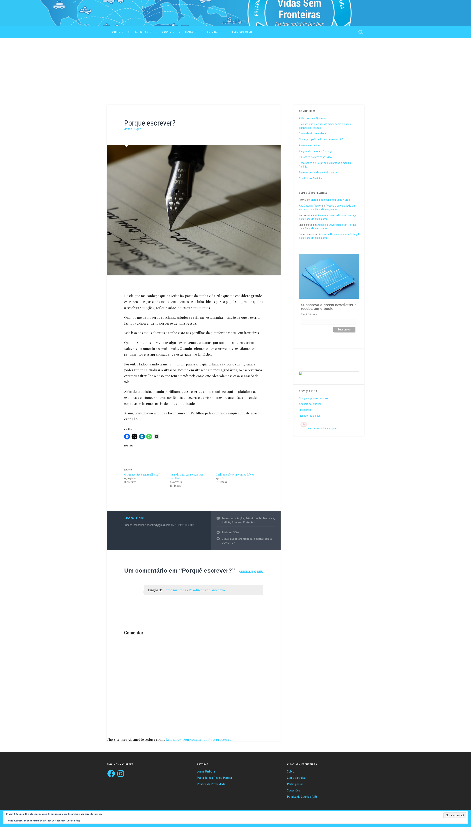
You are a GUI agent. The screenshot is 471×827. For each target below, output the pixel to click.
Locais (166, 31)
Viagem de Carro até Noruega (315, 151)
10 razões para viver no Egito (315, 157)
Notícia (226, 522)
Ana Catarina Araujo (310, 205)
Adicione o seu (251, 571)
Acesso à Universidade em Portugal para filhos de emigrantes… (327, 207)
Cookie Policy (73, 820)
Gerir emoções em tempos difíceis (235, 474)
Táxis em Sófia (230, 532)
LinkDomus (305, 409)
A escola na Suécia (309, 145)
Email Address (309, 314)
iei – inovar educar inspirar (322, 428)
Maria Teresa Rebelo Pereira (214, 778)
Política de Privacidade (211, 784)
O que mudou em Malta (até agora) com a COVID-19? (247, 540)
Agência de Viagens (310, 404)
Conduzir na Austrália (310, 178)
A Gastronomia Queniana (312, 118)
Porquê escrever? (150, 123)
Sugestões (293, 790)
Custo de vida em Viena (312, 133)
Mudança (268, 518)
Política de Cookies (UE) (302, 796)
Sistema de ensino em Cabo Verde (330, 199)
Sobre (116, 31)
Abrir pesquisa (360, 32)
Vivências (249, 522)
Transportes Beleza (310, 415)
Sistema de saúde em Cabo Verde (318, 172)
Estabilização (253, 518)
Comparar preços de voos (313, 398)
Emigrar (212, 31)
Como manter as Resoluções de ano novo (194, 590)
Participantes (295, 784)
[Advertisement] (235, 66)
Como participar (297, 778)
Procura (237, 522)
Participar (141, 31)
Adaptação (237, 518)
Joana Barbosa (206, 771)
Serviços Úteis (242, 31)
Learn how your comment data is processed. (199, 739)
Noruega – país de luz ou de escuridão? (321, 139)
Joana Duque (132, 129)
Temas (189, 31)
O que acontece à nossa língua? (142, 474)
